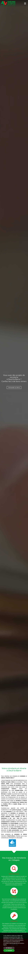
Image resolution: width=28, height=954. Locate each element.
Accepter (10, 950)
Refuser (10, 948)
